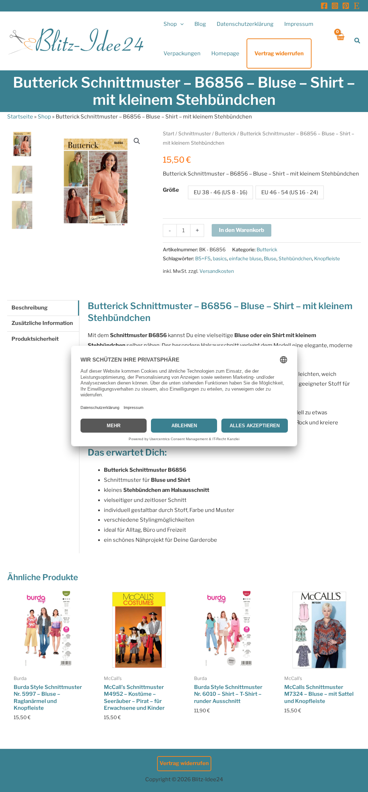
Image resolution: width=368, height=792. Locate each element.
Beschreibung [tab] (30, 307)
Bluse (270, 258)
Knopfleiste (327, 258)
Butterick (225, 133)
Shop (44, 116)
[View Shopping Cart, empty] (340, 41)
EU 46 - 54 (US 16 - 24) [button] (289, 192)
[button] (180, 24)
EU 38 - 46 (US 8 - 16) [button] (220, 192)
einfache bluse (245, 258)
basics (220, 258)
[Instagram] (335, 5)
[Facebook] (324, 5)
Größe (171, 190)
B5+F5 (203, 258)
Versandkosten (216, 271)
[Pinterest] (345, 5)
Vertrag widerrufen (184, 763)
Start (168, 133)
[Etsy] (356, 5)
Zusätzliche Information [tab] (42, 323)
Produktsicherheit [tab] (35, 339)
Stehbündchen (295, 258)
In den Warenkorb (241, 230)
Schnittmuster (194, 133)
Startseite (20, 116)
